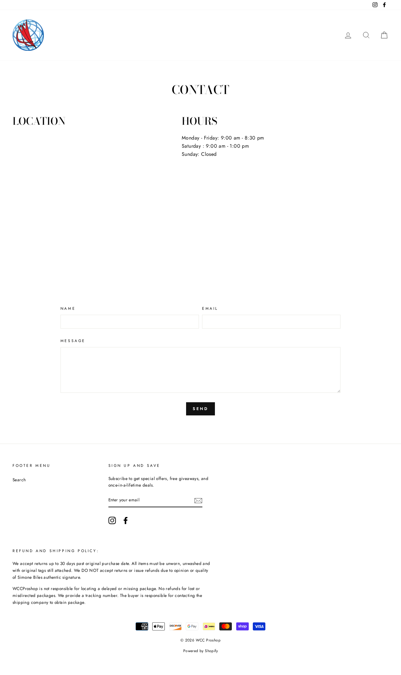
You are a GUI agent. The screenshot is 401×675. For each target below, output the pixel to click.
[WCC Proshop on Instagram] (112, 520)
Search (19, 480)
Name (68, 308)
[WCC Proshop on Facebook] (125, 520)
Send (201, 409)
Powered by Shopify (200, 651)
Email (210, 308)
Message (73, 341)
